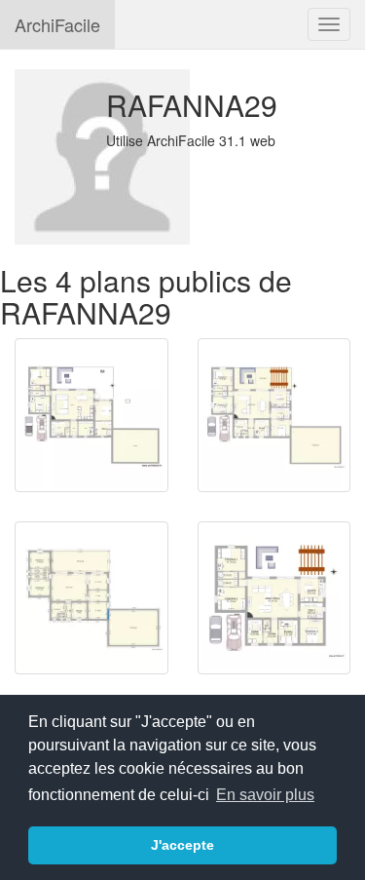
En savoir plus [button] (265, 794)
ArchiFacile (57, 24)
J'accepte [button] (182, 845)
